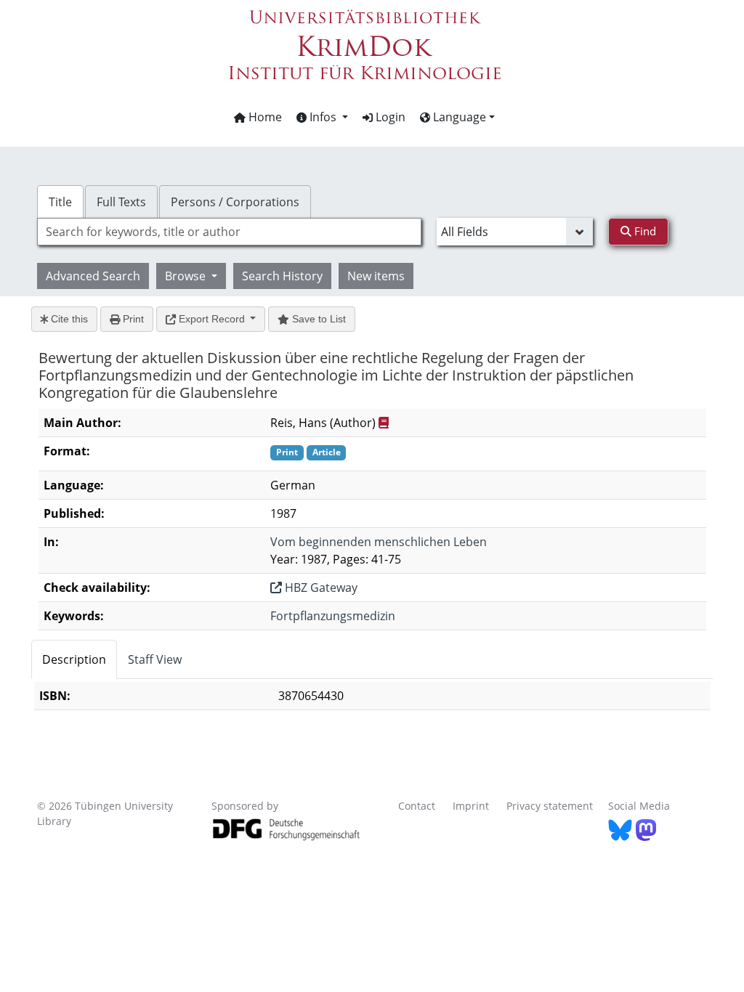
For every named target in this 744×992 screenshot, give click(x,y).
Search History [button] (282, 276)
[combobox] (229, 231)
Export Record (212, 319)
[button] (322, 117)
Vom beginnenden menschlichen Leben (378, 542)
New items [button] (376, 276)
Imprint (471, 806)
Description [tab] (74, 659)
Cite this (68, 319)
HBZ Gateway (319, 587)
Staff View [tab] (155, 659)
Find (643, 231)
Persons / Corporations (235, 202)
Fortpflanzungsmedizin (332, 616)
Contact (416, 806)
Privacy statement (549, 806)
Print (132, 319)
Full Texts (121, 202)
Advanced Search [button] (93, 276)
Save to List (317, 319)
